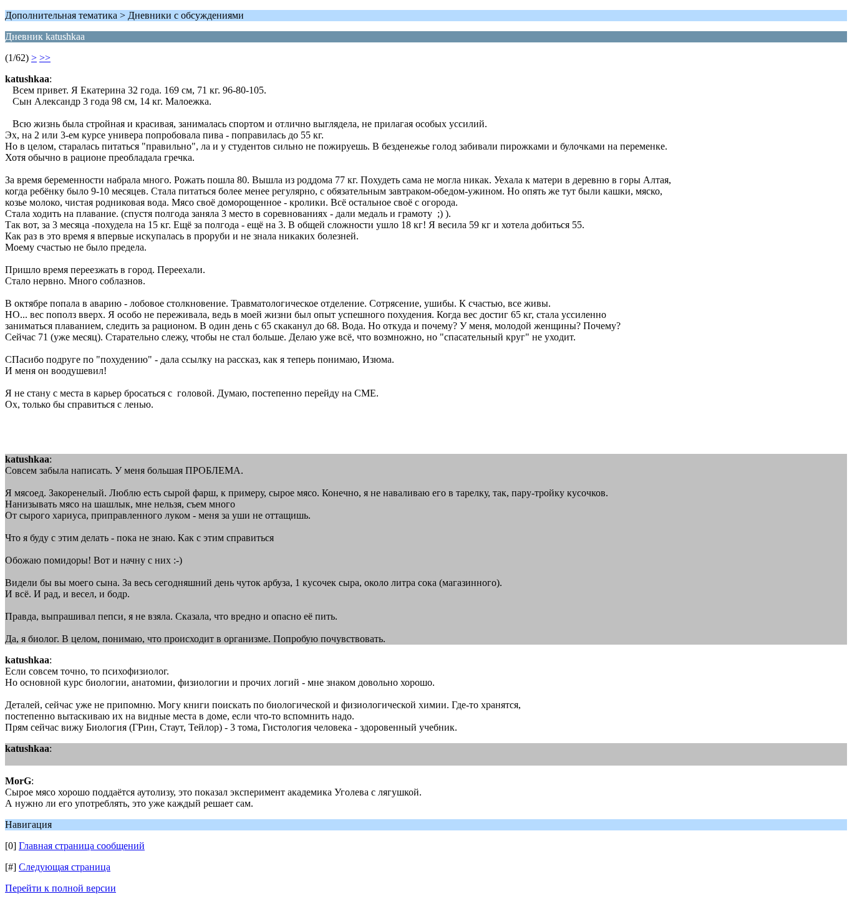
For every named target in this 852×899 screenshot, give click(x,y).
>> (45, 57)
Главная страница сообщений (82, 845)
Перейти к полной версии (60, 888)
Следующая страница (64, 867)
